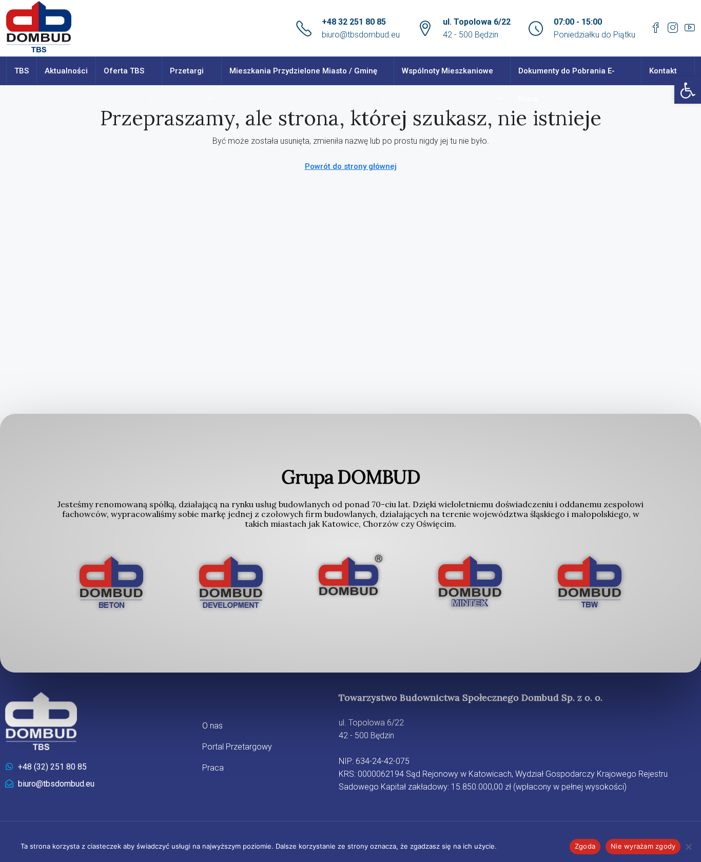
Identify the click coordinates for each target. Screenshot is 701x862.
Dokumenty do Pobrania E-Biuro (566, 84)
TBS (21, 70)
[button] (687, 90)
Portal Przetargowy (237, 747)
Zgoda (585, 846)
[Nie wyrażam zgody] (688, 846)
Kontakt (663, 70)
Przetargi (187, 70)
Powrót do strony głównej (351, 166)
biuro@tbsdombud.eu (361, 35)
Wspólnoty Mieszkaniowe (447, 70)
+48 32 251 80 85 (354, 22)
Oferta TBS (124, 70)
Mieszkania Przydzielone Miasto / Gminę (303, 70)
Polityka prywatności (531, 846)
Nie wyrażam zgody (643, 846)
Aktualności (66, 70)
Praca (213, 768)
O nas (212, 726)
